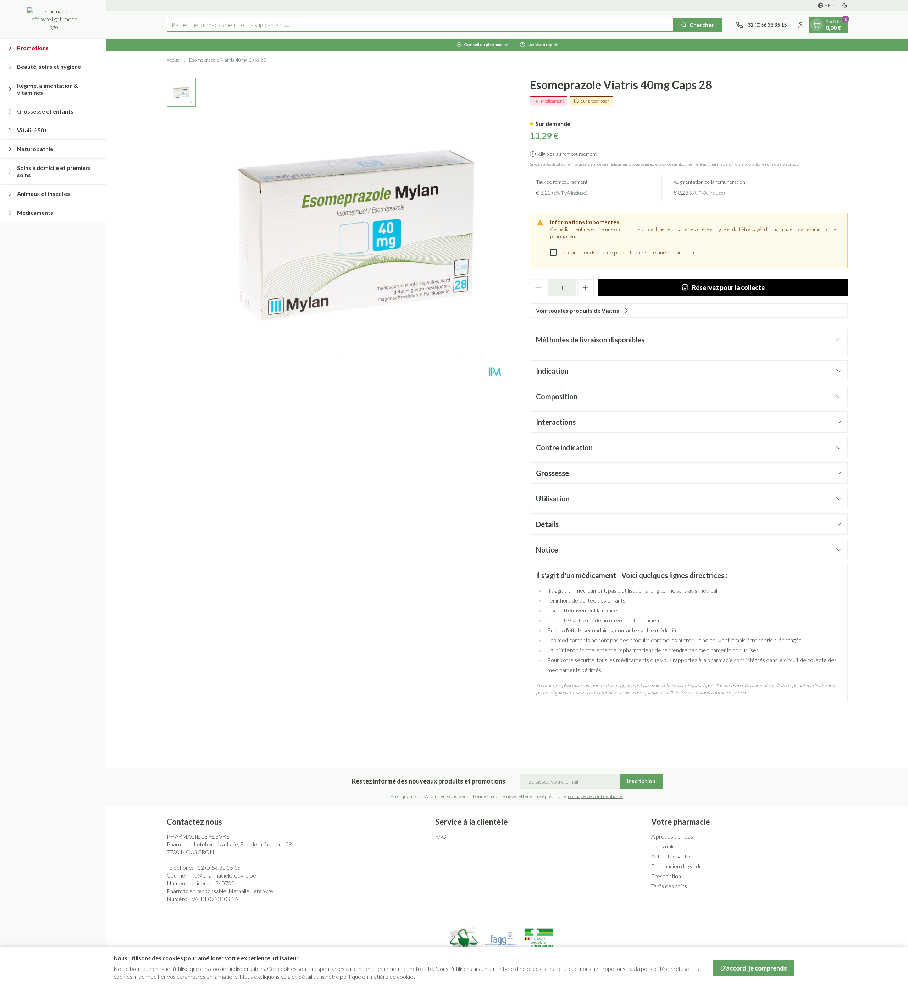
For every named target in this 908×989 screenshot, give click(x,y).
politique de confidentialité (595, 796)
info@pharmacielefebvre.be (222, 875)
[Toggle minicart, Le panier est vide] (816, 24)
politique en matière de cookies (378, 976)
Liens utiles (664, 846)
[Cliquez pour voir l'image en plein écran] (355, 230)
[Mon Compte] (800, 24)
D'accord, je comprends (753, 968)
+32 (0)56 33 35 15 (217, 867)
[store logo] (53, 19)
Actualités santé (670, 856)
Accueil (174, 60)
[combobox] (420, 25)
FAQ (441, 836)
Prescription (666, 876)
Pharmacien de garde (676, 866)
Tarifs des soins (669, 886)
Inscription (641, 781)
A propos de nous (672, 836)
